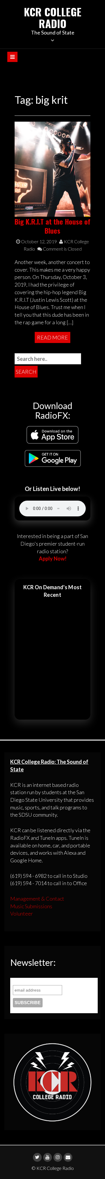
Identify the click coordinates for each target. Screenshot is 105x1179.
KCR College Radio (52, 17)
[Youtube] (47, 1157)
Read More (52, 337)
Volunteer (21, 913)
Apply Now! (52, 558)
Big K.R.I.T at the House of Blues (52, 226)
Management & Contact (37, 898)
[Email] (68, 1157)
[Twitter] (37, 1157)
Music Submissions (31, 906)
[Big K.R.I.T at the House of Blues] (52, 168)
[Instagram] (57, 1157)
